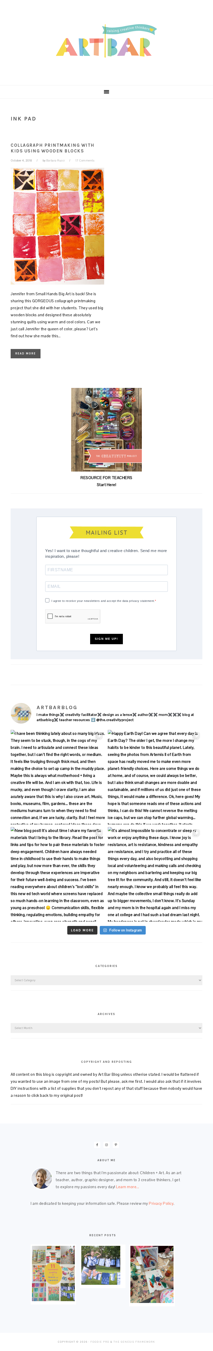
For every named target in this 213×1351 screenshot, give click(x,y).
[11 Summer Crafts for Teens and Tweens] (53, 1299)
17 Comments (85, 160)
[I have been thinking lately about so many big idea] (58, 777)
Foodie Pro (99, 1341)
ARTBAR (106, 41)
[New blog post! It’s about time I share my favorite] (58, 874)
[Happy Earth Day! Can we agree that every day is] (155, 777)
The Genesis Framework (134, 1341)
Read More (25, 353)
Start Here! (106, 484)
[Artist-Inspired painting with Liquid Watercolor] (151, 1301)
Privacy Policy (161, 1203)
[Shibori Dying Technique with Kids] (100, 1283)
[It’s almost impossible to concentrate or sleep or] (155, 874)
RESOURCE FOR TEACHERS (106, 477)
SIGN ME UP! (106, 638)
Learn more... (127, 1186)
